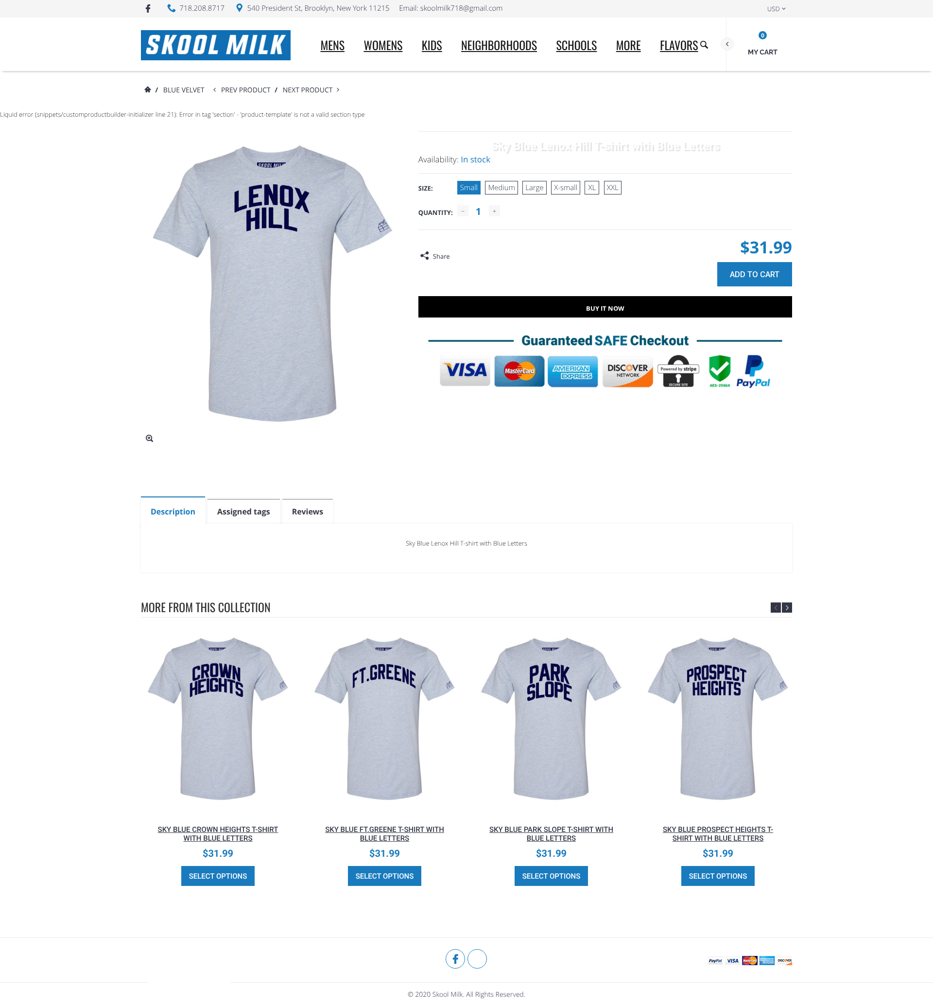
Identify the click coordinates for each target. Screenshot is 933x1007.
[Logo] (216, 44)
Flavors (679, 44)
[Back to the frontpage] (147, 90)
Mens (332, 44)
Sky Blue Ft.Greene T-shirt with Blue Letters (384, 834)
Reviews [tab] (307, 511)
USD (773, 8)
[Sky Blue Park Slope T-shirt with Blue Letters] (551, 718)
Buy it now (605, 308)
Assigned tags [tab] (243, 511)
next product (310, 90)
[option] (218, 758)
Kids (432, 44)
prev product (248, 90)
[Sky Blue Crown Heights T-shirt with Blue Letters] (218, 718)
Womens (382, 44)
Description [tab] (173, 511)
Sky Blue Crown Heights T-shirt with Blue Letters (218, 834)
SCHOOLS (576, 44)
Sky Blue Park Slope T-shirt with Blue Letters (551, 834)
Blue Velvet (184, 90)
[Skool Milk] (189, 977)
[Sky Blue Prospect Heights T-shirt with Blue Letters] (718, 718)
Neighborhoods (499, 44)
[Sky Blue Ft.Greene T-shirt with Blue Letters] (385, 718)
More (628, 44)
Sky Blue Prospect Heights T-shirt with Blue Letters (718, 834)
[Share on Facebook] (459, 256)
